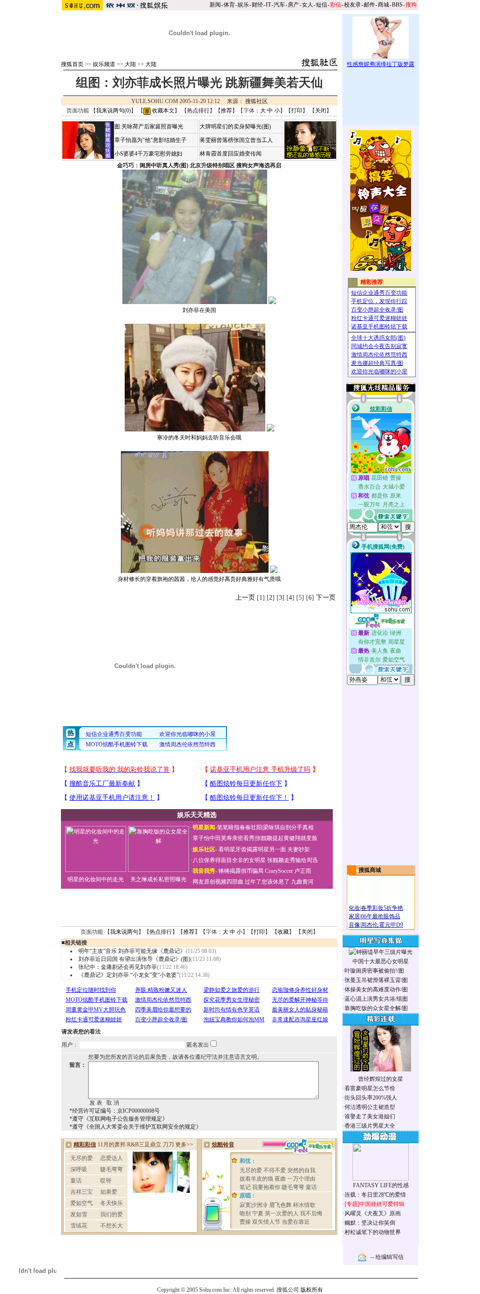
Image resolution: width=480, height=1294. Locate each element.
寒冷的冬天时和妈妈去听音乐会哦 (199, 437)
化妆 (354, 908)
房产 (293, 4)
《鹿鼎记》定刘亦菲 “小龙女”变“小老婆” (128, 975)
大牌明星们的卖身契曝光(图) (235, 126)
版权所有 (311, 1290)
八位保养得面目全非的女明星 (229, 860)
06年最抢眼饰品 (380, 916)
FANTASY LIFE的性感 (381, 1185)
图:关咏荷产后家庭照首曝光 (148, 126)
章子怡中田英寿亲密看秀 (224, 838)
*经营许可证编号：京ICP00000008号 (114, 1111)
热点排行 (198, 110)
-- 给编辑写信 (387, 1257)
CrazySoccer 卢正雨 (288, 871)
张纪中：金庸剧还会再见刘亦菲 (117, 967)
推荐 (226, 110)
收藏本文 (162, 110)
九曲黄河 (302, 881)
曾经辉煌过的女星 (380, 1079)
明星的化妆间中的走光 (96, 879)
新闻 (215, 4)
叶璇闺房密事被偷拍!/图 (374, 970)
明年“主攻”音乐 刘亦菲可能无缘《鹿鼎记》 (132, 951)
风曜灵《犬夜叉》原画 (373, 1213)
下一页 (326, 597)
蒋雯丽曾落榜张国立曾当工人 (236, 140)
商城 (383, 4)
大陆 (130, 64)
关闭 (320, 110)
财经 (257, 4)
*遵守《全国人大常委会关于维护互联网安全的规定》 (135, 1126)
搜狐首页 (72, 64)
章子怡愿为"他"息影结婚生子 (150, 140)
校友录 (352, 4)
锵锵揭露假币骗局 (240, 871)
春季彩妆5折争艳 (382, 908)
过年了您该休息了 (267, 881)
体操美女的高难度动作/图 (376, 989)
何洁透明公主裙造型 (370, 1107)
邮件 (369, 4)
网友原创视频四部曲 (218, 881)
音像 (354, 925)
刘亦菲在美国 (199, 310)
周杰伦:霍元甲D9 (382, 925)
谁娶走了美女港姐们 (370, 1116)
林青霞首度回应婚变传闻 (231, 153)
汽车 (279, 4)
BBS (397, 4)
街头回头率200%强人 (371, 1097)
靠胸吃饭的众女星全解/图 (376, 1008)
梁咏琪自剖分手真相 (288, 827)
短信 (321, 4)
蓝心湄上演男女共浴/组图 (376, 999)
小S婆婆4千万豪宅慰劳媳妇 (148, 153)
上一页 (245, 597)
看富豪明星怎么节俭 (370, 1088)
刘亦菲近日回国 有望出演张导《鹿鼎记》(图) (134, 959)
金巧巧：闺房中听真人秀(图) (152, 165)
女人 (307, 4)
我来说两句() (113, 110)
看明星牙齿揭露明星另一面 (251, 849)
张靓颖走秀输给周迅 (292, 860)
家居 (354, 916)
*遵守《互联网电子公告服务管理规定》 (118, 1119)
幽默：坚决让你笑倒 (370, 1223)
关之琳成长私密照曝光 (158, 879)
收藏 (283, 932)
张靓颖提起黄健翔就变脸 (286, 838)
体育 (229, 4)
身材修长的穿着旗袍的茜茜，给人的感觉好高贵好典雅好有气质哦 (199, 579)
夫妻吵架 (298, 849)
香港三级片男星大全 (370, 1126)
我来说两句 (124, 932)
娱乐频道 (104, 64)
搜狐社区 (256, 101)
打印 (296, 110)
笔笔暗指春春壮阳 (239, 827)
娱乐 (243, 4)
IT (268, 4)
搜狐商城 (370, 870)
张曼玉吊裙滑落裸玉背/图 (376, 980)
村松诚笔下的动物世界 (373, 1232)
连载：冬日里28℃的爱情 (375, 1194)
